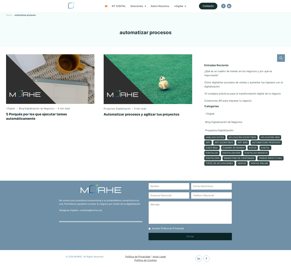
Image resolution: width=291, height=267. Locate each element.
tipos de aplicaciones (219, 163)
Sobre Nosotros (160, 6)
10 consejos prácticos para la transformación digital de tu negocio (242, 93)
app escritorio (224, 142)
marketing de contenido (239, 158)
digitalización (231, 153)
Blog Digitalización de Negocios (36, 108)
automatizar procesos (266, 142)
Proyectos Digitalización (117, 108)
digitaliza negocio (256, 153)
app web (243, 142)
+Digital (178, 6)
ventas (242, 163)
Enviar (190, 236)
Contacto (208, 6)
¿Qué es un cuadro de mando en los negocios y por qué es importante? (238, 73)
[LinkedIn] (229, 6)
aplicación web (270, 137)
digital (265, 148)
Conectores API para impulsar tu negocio (228, 100)
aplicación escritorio (242, 137)
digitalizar (212, 158)
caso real (212, 148)
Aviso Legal (159, 256)
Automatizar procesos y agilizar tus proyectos (141, 114)
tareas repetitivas (270, 158)
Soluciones (136, 6)
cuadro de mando (233, 148)
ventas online (259, 163)
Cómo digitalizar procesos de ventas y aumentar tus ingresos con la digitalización (243, 84)
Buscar (281, 58)
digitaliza (212, 153)
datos (252, 148)
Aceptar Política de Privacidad (169, 228)
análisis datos (215, 137)
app (208, 142)
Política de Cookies (145, 260)
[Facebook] (223, 6)
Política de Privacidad (137, 256)
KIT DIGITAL (119, 6)
